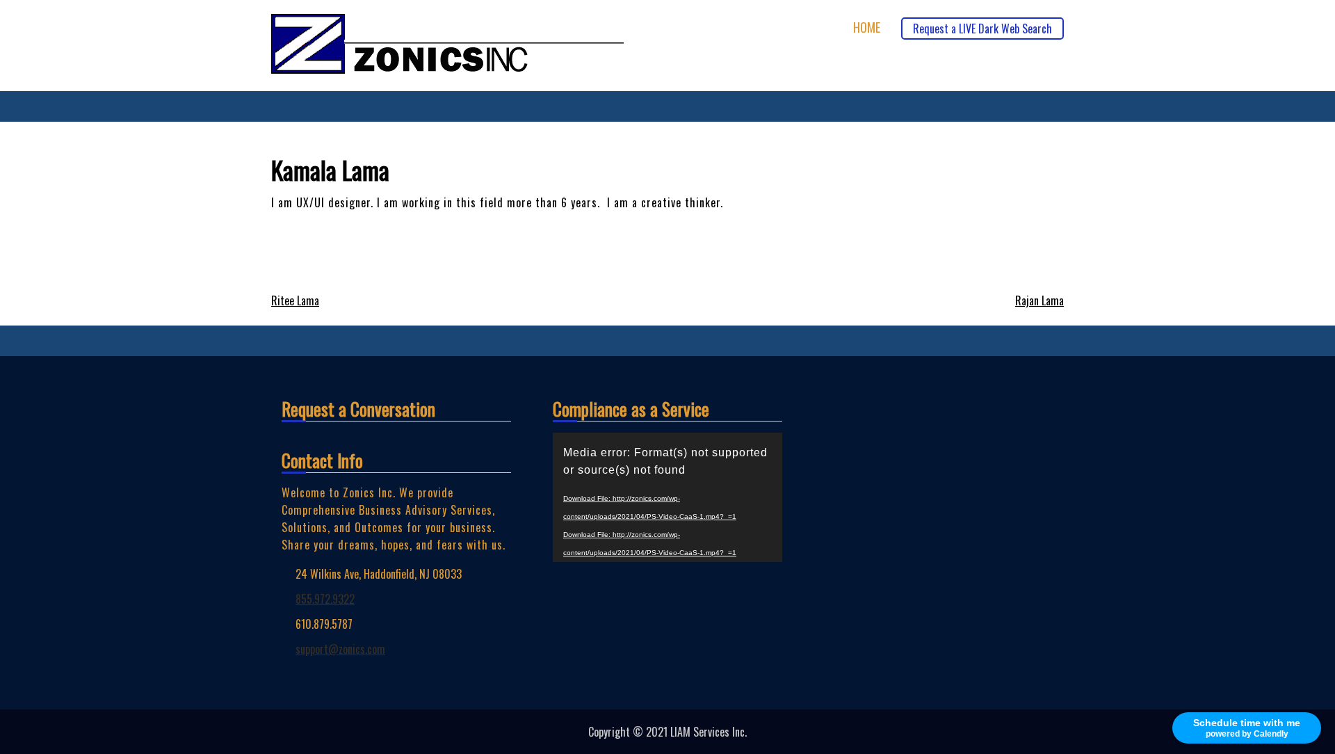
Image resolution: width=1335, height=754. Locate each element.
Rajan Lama (1039, 300)
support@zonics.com (340, 649)
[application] (667, 497)
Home (866, 27)
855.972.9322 (325, 599)
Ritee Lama (295, 300)
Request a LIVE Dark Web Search (982, 28)
